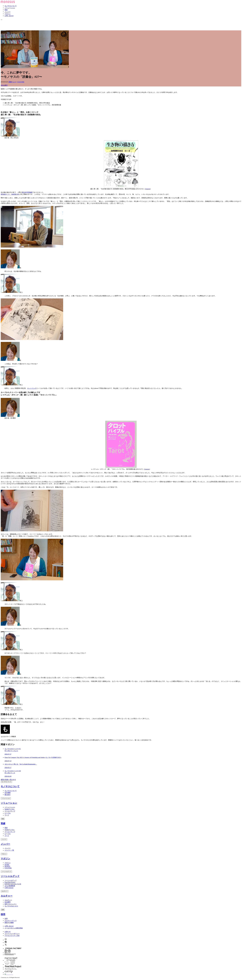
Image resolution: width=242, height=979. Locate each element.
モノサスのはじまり (11, 906)
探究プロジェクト (11, 904)
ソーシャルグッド (6, 871)
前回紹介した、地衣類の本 (10, 194)
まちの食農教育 (10, 886)
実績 (6, 10)
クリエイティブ (10, 811)
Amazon (147, 189)
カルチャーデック (11, 920)
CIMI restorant (9, 887)
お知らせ (8, 931)
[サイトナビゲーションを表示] (1, 19)
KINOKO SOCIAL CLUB (13, 884)
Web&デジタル (9, 809)
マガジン (8, 14)
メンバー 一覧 (9, 850)
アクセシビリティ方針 (12, 935)
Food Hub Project (10, 882)
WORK (7, 864)
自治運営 (8, 902)
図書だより (12, 82)
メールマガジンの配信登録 (14, 928)
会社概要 (8, 792)
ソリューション (10, 8)
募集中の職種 (9, 922)
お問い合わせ (9, 16)
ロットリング (31, 388)
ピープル (8, 813)
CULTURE (20, 82)
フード (7, 815)
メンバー (8, 12)
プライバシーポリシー (12, 933)
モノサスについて (11, 6)
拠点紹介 (8, 794)
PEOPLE (7, 866)
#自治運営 (4, 85)
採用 (3, 909)
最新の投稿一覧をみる (8, 779)
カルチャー (5, 891)
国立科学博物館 (27, 192)
